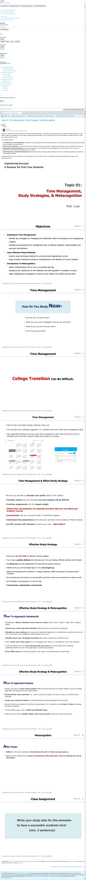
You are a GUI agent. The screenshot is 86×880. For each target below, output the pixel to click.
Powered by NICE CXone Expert (23, 873)
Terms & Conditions (43, 876)
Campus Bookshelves (19, 116)
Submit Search (4, 29)
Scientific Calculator (8, 77)
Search (3, 113)
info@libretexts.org (7, 877)
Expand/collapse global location (84, 116)
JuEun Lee (8, 129)
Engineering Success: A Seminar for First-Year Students (72, 116)
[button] (5, 88)
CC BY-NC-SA (74, 861)
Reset (2, 39)
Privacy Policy (35, 876)
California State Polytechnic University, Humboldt (42, 116)
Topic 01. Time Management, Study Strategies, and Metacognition (22, 861)
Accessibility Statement (54, 876)
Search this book (4, 24)
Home (8, 116)
